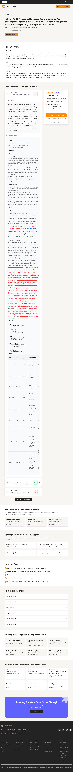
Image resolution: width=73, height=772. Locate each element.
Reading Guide (33, 742)
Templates (3, 747)
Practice (18, 749)
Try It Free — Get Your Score (56, 115)
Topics (2, 751)
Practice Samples (64, 751)
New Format (62, 744)
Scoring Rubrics (4, 746)
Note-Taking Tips (48, 751)
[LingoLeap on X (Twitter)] (63, 730)
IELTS (9, 2)
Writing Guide (4, 742)
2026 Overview (63, 742)
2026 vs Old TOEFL (64, 747)
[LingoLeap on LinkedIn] (59, 730)
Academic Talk (48, 749)
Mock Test (62, 753)
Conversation (48, 746)
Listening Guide (48, 742)
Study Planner (63, 755)
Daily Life (32, 747)
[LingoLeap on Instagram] (67, 730)
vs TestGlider (62, 757)
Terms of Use (59, 767)
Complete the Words (35, 749)
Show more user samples (23, 499)
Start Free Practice (63, 6)
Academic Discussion (6, 744)
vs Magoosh (62, 759)
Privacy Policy (68, 767)
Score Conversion (64, 749)
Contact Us (51, 767)
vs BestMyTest (63, 760)
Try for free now (36, 711)
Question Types (19, 744)
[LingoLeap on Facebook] (70, 730)
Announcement (48, 747)
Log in (60, 122)
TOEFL (4, 2)
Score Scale (62, 746)
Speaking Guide (19, 742)
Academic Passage (34, 746)
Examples (3, 749)
